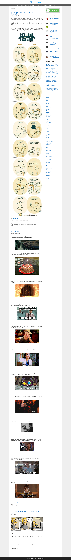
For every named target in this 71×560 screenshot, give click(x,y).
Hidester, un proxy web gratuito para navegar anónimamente (54, 53)
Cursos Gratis (48, 107)
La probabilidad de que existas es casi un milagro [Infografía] (55, 48)
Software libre (48, 153)
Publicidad (48, 144)
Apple (47, 100)
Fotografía (48, 116)
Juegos (47, 129)
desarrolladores (21, 224)
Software (45, 5)
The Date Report (16, 502)
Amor (13, 224)
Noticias (47, 138)
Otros (47, 140)
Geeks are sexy (16, 218)
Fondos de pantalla (49, 115)
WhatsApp (48, 172)
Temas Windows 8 (49, 157)
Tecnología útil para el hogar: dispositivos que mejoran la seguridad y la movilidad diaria (52, 77)
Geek (26, 5)
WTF (47, 177)
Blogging (47, 101)
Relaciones (34, 224)
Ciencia (47, 104)
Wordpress (48, 175)
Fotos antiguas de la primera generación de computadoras (54, 43)
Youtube (47, 178)
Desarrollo (48, 109)
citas (15, 224)
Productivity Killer (49, 141)
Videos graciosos (49, 168)
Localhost (48, 134)
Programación (48, 143)
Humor (29, 5)
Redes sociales (49, 146)
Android (17, 5)
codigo (17, 224)
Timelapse (48, 162)
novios (25, 224)
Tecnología (48, 154)
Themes (47, 160)
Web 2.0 (47, 169)
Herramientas (48, 122)
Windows (50, 5)
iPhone (38, 5)
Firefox (47, 113)
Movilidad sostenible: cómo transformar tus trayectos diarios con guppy (52, 73)
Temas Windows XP (50, 159)
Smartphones (48, 150)
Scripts (47, 149)
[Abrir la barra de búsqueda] (54, 5)
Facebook (48, 112)
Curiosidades (48, 106)
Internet (33, 5)
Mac (41, 5)
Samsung (47, 147)
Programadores (29, 224)
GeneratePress (41, 558)
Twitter (47, 165)
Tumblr (47, 163)
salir (19, 505)
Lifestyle (47, 131)
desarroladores (16, 505)
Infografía (48, 125)
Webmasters (48, 171)
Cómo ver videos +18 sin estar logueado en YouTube (54, 19)
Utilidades (48, 166)
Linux (47, 132)
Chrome (47, 103)
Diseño (22, 5)
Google (47, 121)
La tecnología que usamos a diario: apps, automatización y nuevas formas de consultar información (52, 89)
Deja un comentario (15, 225)
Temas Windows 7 (49, 156)
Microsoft (47, 137)
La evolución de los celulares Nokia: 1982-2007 (54, 31)
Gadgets (47, 118)
